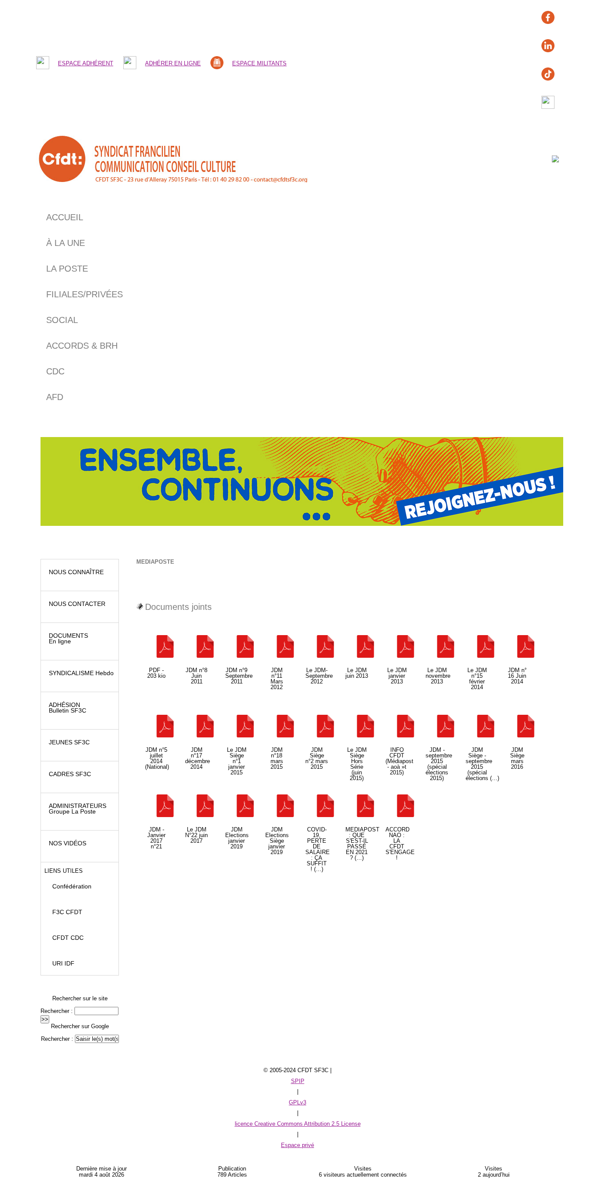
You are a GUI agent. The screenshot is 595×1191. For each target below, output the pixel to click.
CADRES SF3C (68, 773)
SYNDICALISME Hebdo (79, 673)
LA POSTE (67, 268)
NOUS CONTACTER (75, 603)
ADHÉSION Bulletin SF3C (65, 707)
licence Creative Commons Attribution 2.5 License (298, 1123)
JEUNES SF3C (67, 742)
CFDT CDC (64, 937)
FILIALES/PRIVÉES (84, 294)
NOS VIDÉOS (65, 843)
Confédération (68, 886)
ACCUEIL (64, 217)
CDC (55, 371)
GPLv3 (297, 1102)
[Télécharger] (156, 646)
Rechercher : (57, 1011)
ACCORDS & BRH (82, 345)
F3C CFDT (63, 911)
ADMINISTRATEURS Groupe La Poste (75, 808)
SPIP (297, 1081)
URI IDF (59, 963)
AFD (54, 397)
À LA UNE (65, 243)
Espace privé (297, 1145)
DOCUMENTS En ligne (66, 638)
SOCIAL (62, 320)
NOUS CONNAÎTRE (74, 572)
